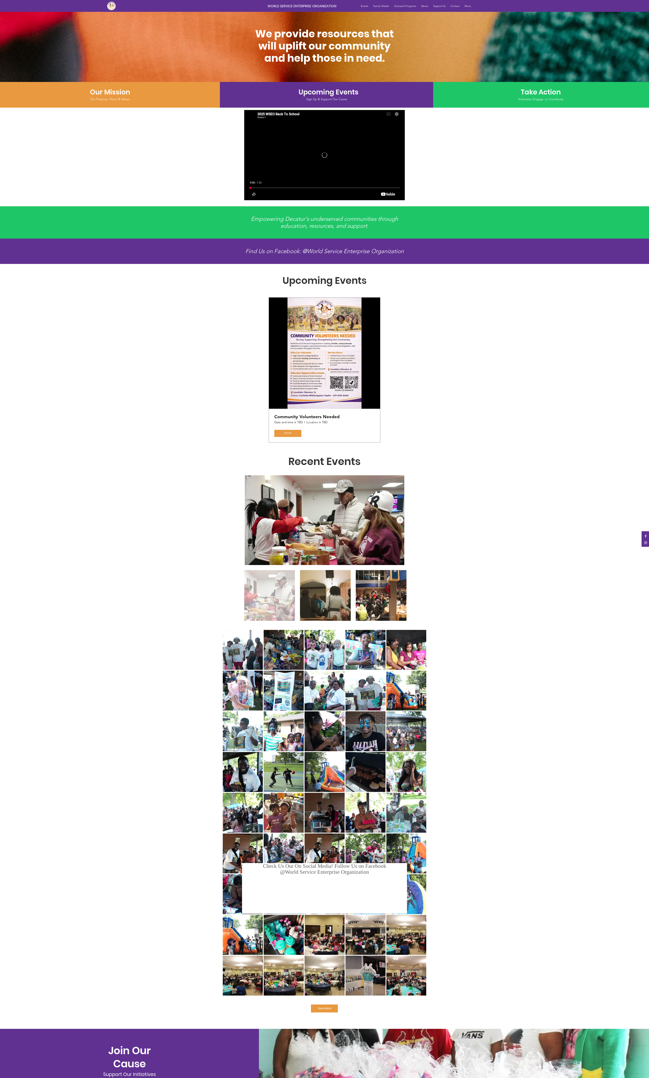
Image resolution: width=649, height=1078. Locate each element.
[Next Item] (400, 520)
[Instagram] (645, 543)
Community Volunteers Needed (307, 416)
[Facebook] (645, 536)
